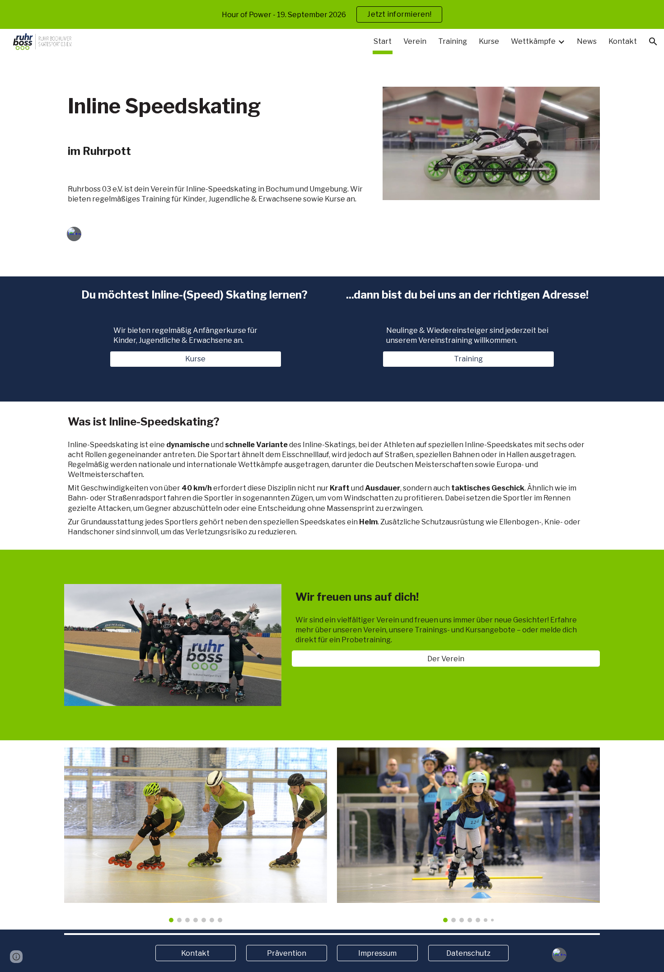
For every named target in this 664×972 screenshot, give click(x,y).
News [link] (587, 41)
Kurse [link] (489, 41)
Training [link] (452, 41)
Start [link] (383, 41)
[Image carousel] (195, 835)
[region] (332, 14)
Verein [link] (414, 41)
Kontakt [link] (622, 41)
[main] (218, 106)
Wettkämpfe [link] (533, 41)
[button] (653, 41)
